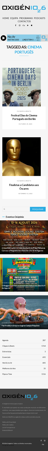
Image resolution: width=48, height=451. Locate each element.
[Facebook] (15, 25)
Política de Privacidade (9, 422)
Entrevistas (24, 351)
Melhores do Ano (24, 368)
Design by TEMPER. (8, 445)
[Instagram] (19, 25)
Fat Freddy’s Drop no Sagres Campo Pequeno (21, 325)
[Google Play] (27, 25)
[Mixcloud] (23, 25)
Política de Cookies (8, 425)
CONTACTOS (24, 21)
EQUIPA (14, 18)
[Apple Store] (31, 25)
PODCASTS (39, 18)
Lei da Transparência (8, 427)
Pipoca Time (24, 374)
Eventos (19, 245)
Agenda (24, 340)
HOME (5, 18)
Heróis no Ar (24, 363)
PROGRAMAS (26, 18)
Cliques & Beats (24, 111)
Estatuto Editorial (7, 430)
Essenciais (24, 357)
